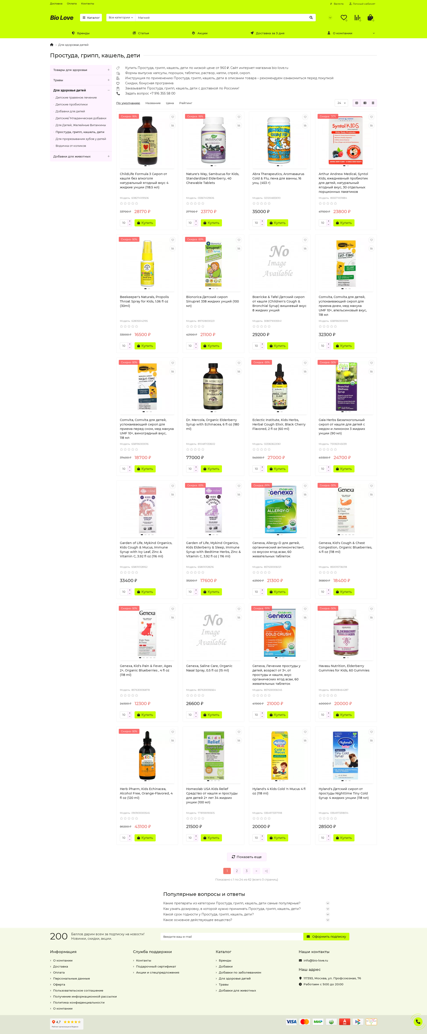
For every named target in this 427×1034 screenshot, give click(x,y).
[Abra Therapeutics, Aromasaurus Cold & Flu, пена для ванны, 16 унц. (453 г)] (279, 140)
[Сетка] (356, 103)
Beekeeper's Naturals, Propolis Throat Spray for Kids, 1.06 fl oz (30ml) (144, 301)
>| (266, 871)
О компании (342, 33)
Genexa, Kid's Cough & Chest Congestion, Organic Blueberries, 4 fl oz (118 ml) (345, 547)
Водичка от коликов (71, 145)
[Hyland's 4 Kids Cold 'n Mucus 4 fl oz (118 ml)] (279, 755)
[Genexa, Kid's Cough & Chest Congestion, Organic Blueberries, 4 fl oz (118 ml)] (346, 509)
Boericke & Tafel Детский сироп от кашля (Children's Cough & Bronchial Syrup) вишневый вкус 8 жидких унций (279, 303)
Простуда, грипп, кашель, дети (80, 132)
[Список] (365, 103)
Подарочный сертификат (156, 966)
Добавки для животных (72, 156)
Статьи (143, 33)
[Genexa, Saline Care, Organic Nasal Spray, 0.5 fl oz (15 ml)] (213, 632)
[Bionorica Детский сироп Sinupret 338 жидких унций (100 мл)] (213, 263)
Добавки (226, 966)
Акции (202, 33)
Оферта (59, 984)
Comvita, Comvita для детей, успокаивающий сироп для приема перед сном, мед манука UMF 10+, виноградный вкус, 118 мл (147, 429)
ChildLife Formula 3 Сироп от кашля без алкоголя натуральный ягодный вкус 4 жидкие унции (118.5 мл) (144, 180)
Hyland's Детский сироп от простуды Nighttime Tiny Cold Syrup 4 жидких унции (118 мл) (344, 793)
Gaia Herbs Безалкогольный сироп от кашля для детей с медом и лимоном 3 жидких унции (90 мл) (342, 426)
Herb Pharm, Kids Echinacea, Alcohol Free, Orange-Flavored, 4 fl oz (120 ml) (146, 793)
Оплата (72, 3)
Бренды (83, 33)
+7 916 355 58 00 (162, 93)
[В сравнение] (172, 125)
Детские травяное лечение (76, 97)
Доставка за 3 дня (270, 33)
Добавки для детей (70, 111)
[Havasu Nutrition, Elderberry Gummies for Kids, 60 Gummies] (346, 632)
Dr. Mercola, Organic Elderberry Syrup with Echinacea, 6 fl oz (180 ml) (212, 424)
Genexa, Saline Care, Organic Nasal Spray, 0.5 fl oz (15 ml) (209, 668)
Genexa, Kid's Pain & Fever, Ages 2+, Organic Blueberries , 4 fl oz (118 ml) (146, 670)
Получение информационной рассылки (85, 996)
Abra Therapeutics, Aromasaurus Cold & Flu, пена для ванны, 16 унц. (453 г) (278, 178)
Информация (63, 951)
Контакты (87, 3)
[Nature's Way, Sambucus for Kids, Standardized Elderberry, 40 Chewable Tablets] (213, 140)
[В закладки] (172, 117)
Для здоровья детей (73, 44)
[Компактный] (373, 103)
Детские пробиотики (72, 104)
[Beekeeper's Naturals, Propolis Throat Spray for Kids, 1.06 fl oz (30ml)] (147, 263)
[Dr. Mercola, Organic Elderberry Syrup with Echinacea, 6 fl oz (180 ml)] (213, 386)
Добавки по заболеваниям (240, 972)
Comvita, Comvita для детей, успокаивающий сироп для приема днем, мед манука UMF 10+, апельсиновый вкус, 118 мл (343, 306)
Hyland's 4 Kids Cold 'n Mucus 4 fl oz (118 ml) (279, 791)
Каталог (93, 17)
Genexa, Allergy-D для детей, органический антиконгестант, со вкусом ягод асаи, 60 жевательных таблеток (278, 549)
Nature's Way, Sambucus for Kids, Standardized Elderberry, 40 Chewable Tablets (212, 178)
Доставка (56, 3)
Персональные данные (71, 978)
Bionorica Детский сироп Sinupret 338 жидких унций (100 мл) (212, 301)
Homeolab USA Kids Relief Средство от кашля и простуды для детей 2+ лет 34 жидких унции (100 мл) (212, 795)
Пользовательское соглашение (78, 990)
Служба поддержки (152, 951)
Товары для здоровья (70, 70)
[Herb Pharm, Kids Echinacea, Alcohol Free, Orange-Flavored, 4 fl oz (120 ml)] (147, 755)
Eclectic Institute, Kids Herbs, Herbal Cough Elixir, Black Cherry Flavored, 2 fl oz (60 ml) (279, 424)
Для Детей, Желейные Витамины (81, 125)
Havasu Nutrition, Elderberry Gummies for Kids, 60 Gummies (344, 668)
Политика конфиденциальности (79, 1002)
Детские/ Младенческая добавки (81, 118)
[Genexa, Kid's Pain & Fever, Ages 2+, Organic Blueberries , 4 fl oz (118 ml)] (147, 632)
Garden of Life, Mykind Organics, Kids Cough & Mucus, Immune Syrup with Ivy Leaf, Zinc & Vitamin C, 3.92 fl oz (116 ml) (146, 549)
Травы (58, 80)
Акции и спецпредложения (157, 972)
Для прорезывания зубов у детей (81, 139)
